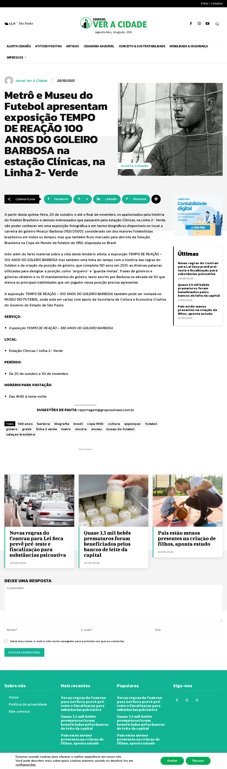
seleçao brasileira (20, 434)
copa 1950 (95, 424)
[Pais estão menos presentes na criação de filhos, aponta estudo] (188, 501)
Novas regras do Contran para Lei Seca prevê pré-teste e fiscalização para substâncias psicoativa (198, 268)
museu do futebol (120, 429)
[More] (156, 199)
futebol (151, 424)
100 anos (25, 424)
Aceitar (172, 761)
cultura (114, 424)
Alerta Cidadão (135, 166)
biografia (62, 424)
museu (96, 429)
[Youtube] (207, 24)
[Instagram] (199, 24)
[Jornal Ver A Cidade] (9, 80)
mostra (81, 429)
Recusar (198, 761)
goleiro (12, 429)
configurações (25, 765)
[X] (197, 700)
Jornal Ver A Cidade (31, 80)
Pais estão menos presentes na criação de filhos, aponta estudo (197, 310)
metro (66, 429)
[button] (217, 23)
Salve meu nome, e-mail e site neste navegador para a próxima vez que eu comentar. (67, 641)
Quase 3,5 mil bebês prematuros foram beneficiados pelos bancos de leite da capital (199, 290)
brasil (78, 424)
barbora (43, 424)
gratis (27, 429)
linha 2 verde (46, 429)
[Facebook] (191, 24)
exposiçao (132, 424)
